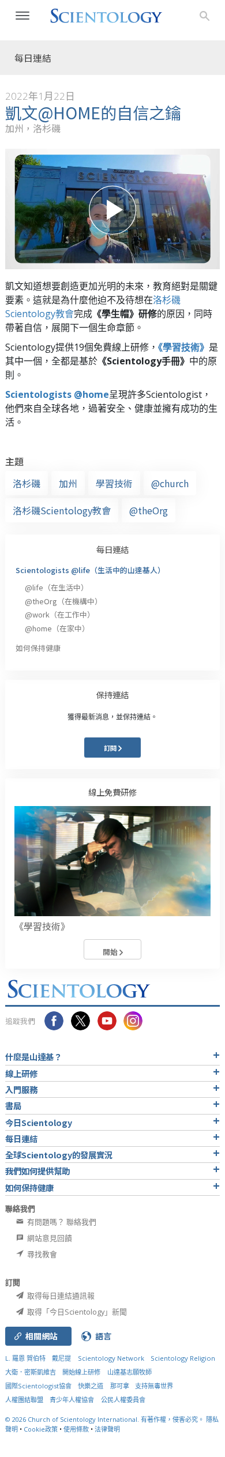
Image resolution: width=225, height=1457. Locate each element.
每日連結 (112, 549)
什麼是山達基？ (33, 1057)
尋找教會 (41, 1254)
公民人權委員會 (123, 1399)
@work (60, 614)
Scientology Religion (183, 1358)
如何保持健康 (38, 647)
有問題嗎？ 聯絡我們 (60, 1222)
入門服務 (21, 1089)
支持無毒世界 (154, 1385)
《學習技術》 (183, 347)
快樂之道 (90, 1385)
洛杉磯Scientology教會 (62, 510)
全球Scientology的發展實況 (58, 1155)
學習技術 (114, 483)
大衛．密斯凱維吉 (30, 1372)
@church (170, 483)
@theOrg (148, 510)
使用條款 (76, 1429)
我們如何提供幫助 (37, 1171)
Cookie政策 (41, 1429)
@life (56, 587)
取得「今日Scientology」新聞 (76, 1312)
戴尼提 (61, 1358)
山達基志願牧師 (129, 1372)
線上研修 (21, 1073)
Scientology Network (111, 1358)
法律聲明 (107, 1429)
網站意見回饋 (48, 1238)
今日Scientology (38, 1122)
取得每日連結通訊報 (60, 1295)
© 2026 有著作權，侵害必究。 (105, 1419)
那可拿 (120, 1385)
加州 (68, 483)
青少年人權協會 (72, 1399)
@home (57, 628)
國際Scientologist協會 (38, 1385)
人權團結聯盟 (24, 1399)
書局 (13, 1106)
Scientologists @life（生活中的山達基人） (90, 569)
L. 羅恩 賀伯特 (25, 1358)
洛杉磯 (26, 483)
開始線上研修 (81, 1372)
